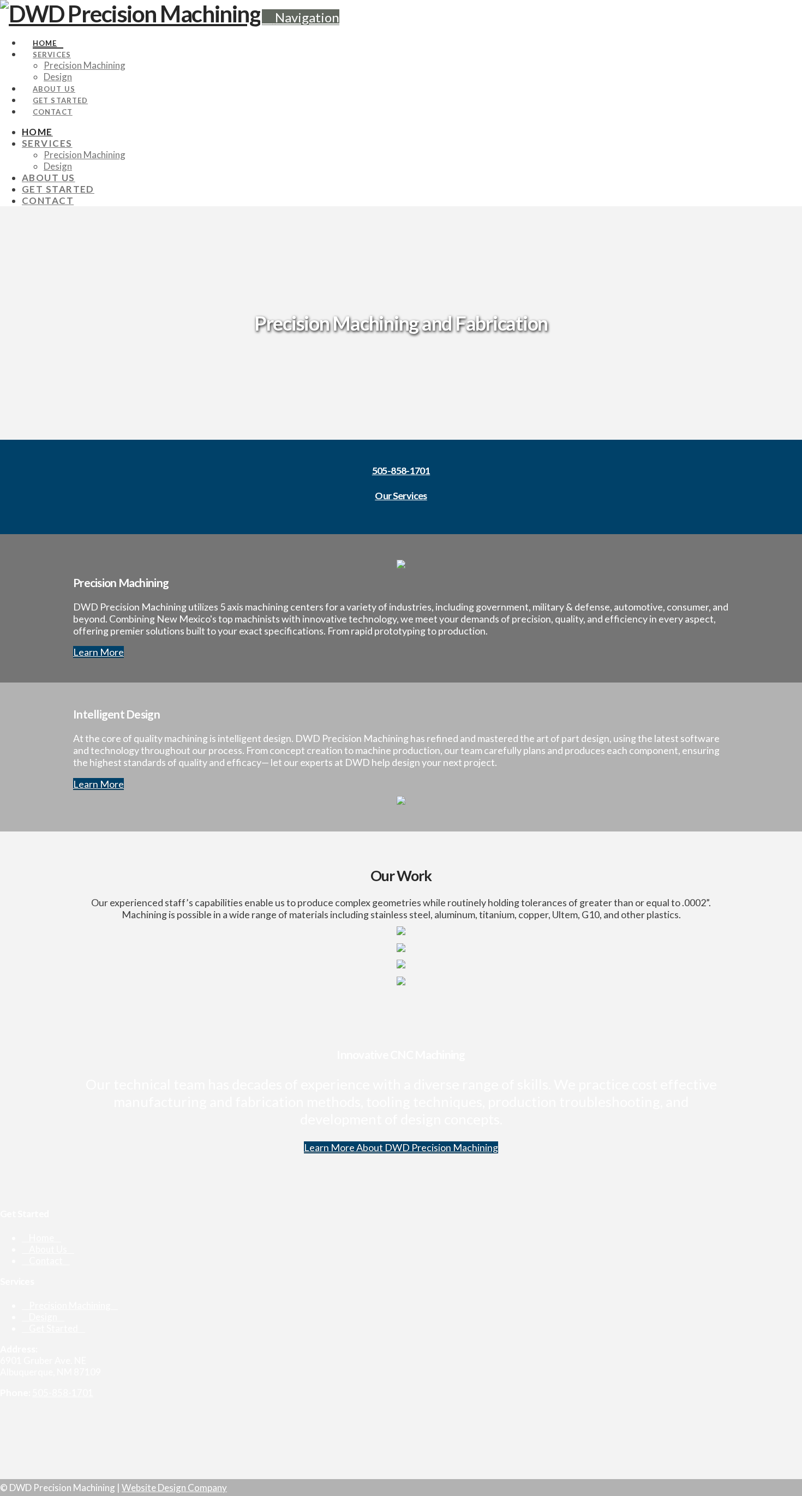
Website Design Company (174, 1487)
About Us (48, 1249)
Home (41, 1237)
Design (43, 1317)
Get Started (53, 1328)
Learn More (98, 652)
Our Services (401, 495)
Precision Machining (70, 1305)
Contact (46, 1260)
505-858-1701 (401, 470)
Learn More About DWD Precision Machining (401, 1147)
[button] (300, 17)
